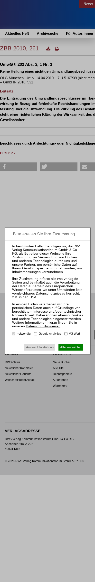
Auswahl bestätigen (40, 347)
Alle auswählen (70, 347)
